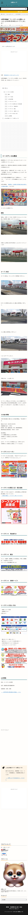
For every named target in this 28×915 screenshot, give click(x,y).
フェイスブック (22, 5)
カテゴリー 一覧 (4, 5)
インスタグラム (15, 5)
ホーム (9, 5)
